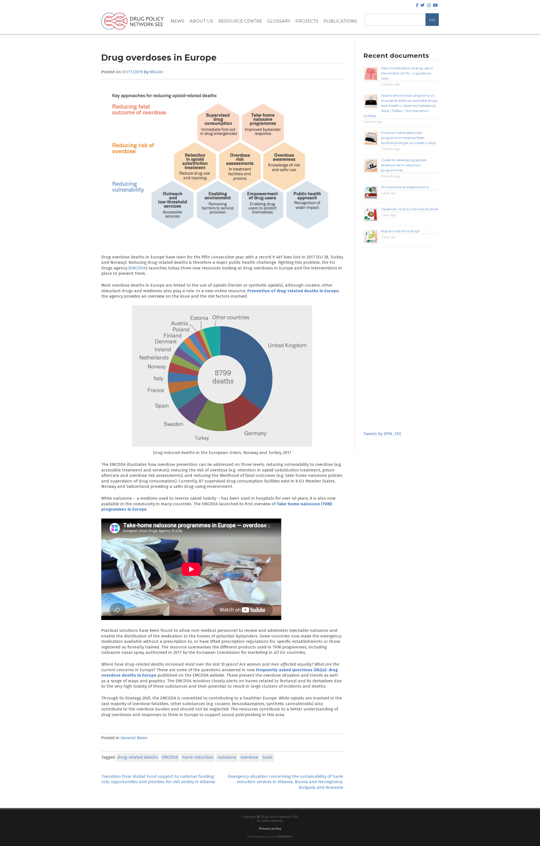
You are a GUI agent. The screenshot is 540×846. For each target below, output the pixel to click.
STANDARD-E (284, 836)
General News (134, 737)
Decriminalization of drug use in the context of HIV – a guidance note (407, 73)
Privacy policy (270, 829)
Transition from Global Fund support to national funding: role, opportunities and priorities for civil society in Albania (158, 779)
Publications (340, 21)
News (177, 21)
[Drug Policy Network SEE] (132, 30)
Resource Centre (240, 21)
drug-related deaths (138, 757)
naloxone (226, 757)
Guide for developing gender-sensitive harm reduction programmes (404, 165)
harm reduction (197, 757)
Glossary (278, 21)
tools (267, 757)
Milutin (156, 71)
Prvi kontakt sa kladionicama (405, 187)
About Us (201, 21)
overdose (249, 757)
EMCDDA (138, 268)
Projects (306, 21)
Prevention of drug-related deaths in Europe (293, 290)
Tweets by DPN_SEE (382, 433)
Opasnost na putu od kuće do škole (409, 209)
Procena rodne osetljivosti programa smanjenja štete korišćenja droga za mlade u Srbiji (408, 137)
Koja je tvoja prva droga (400, 231)
